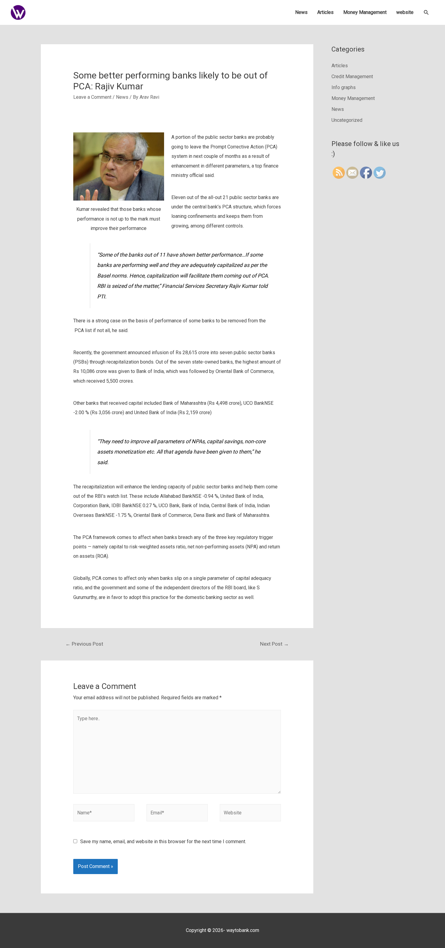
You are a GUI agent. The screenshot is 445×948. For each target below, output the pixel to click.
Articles (325, 12)
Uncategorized (346, 120)
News (301, 12)
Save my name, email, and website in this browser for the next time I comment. (163, 841)
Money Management (365, 12)
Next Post (274, 644)
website (405, 12)
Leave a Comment (92, 97)
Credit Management (352, 76)
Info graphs (343, 87)
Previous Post (84, 644)
